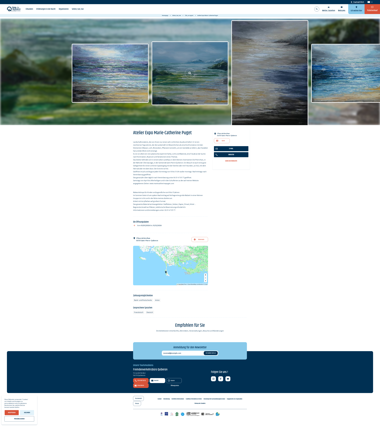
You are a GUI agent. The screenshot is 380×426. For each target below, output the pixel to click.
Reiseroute (201, 239)
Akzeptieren (11, 412)
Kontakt (156, 380)
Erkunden (29, 9)
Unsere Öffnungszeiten (175, 381)
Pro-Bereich (138, 398)
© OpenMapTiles (181, 284)
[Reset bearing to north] (205, 280)
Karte (223, 141)
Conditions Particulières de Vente (194, 399)
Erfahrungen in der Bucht (46, 9)
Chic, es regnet (189, 15)
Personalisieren (19, 419)
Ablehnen (27, 412)
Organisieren (64, 9)
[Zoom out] (205, 277)
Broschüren (141, 385)
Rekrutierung (166, 399)
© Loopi (205, 284)
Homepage (165, 15)
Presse (137, 403)
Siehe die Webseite (231, 161)
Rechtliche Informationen (178, 399)
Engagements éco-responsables (234, 399)
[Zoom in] (205, 274)
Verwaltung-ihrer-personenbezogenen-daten (214, 399)
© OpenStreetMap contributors (195, 284)
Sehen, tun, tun (78, 9)
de (369, 2)
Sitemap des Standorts (199, 403)
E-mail (231, 148)
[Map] (170, 265)
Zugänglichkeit (357, 2)
